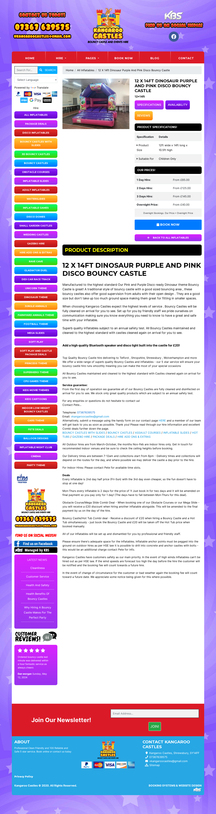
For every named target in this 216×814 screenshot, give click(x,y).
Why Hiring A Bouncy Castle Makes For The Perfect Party (37, 612)
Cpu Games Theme (35, 381)
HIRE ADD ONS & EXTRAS (134, 436)
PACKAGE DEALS (104, 436)
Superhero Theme (36, 372)
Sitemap (154, 765)
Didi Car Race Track (36, 279)
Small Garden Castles (35, 225)
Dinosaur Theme (36, 297)
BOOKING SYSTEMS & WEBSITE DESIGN (175, 785)
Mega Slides (36, 332)
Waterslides (36, 198)
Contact (186, 58)
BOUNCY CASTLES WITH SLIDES (83, 432)
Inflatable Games (36, 207)
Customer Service (37, 576)
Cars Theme (36, 420)
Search (50, 70)
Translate (42, 87)
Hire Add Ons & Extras (36, 252)
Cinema (36, 456)
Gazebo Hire (36, 243)
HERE (162, 420)
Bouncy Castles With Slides (36, 143)
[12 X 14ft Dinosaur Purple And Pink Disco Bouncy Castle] (96, 104)
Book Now (123, 58)
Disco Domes (35, 216)
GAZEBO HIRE (81, 436)
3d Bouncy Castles (36, 154)
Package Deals (36, 123)
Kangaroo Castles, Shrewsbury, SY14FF (174, 753)
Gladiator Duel (35, 270)
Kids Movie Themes (36, 390)
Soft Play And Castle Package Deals (36, 352)
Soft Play (36, 341)
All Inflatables (36, 114)
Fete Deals (36, 429)
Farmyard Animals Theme (36, 315)
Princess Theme (36, 363)
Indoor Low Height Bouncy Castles (36, 409)
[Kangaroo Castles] (108, 25)
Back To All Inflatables (170, 237)
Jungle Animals (36, 306)
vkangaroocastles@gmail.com (90, 416)
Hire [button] (60, 58)
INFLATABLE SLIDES (176, 432)
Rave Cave (36, 261)
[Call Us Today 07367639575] (35, 519)
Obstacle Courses (36, 172)
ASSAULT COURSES (148, 432)
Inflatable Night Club (36, 447)
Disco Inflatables (35, 132)
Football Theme (36, 324)
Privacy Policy (23, 776)
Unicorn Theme (36, 288)
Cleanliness (37, 568)
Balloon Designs (35, 438)
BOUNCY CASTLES (120, 432)
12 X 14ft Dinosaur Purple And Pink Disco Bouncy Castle (134, 70)
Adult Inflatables (36, 189)
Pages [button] (91, 58)
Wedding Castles (36, 234)
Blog (154, 58)
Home (35, 58)
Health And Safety (37, 585)
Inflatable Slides (36, 181)
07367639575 (86, 412)
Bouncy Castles (36, 163)
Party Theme (36, 465)
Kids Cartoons (36, 399)
